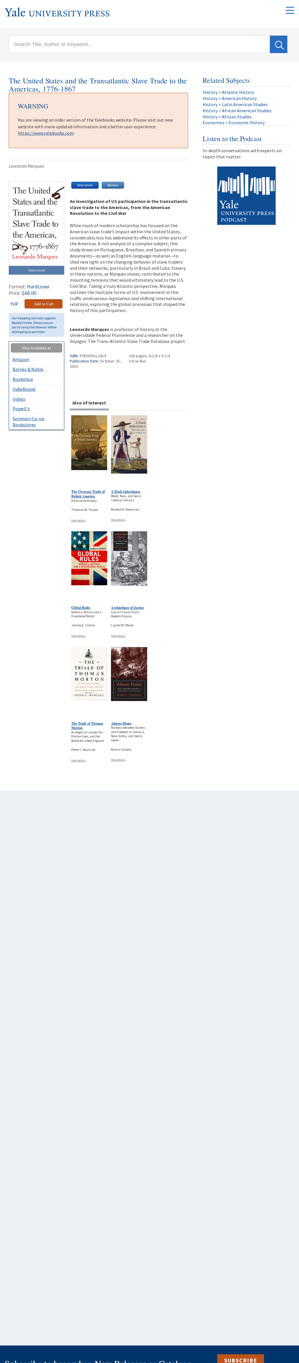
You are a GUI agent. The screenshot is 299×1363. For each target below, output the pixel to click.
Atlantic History (238, 92)
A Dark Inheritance (125, 491)
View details (78, 520)
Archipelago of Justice (127, 607)
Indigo (19, 399)
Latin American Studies (245, 104)
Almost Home (121, 723)
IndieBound (24, 389)
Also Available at (36, 348)
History (210, 92)
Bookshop (23, 379)
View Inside (36, 270)
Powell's (21, 408)
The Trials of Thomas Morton (87, 725)
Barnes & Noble (28, 369)
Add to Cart (43, 303)
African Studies (237, 117)
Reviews (112, 185)
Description (85, 185)
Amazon (21, 359)
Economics (214, 122)
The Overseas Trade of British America (88, 494)
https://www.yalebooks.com (46, 133)
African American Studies (247, 110)
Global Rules (81, 607)
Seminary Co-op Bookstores (28, 422)
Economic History (247, 122)
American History (239, 98)
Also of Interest (89, 403)
